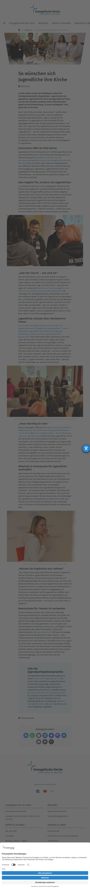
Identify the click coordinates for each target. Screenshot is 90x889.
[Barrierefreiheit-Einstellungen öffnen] (86, 448)
